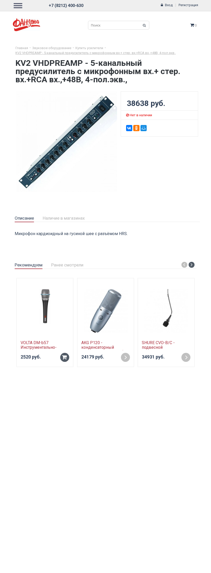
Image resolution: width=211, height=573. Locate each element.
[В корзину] (64, 357)
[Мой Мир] (143, 128)
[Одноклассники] (136, 128)
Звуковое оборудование (51, 48)
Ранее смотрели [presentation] (67, 264)
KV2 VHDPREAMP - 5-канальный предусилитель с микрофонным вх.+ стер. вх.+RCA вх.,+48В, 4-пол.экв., (95, 53)
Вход (169, 5)
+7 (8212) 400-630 (66, 5)
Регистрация (188, 5)
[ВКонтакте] (129, 128)
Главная (21, 48)
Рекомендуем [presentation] (28, 264)
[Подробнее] (125, 357)
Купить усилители (89, 48)
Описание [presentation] (24, 218)
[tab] (24, 218)
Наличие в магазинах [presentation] (64, 218)
